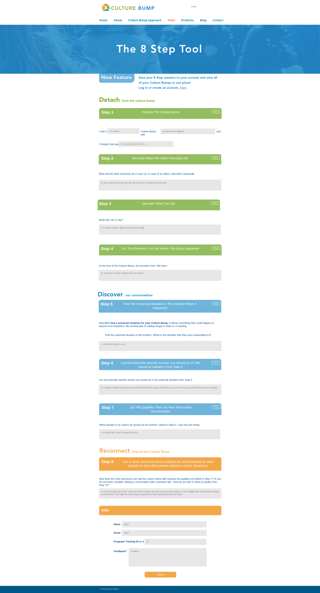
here (183, 87)
